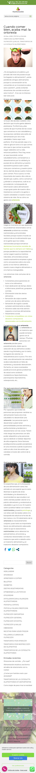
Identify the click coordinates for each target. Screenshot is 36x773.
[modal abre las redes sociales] (17, 549)
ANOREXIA (8, 575)
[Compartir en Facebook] (5, 549)
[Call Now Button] (4, 769)
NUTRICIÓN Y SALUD (11, 41)
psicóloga (26, 510)
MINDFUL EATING (11, 605)
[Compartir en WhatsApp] (13, 549)
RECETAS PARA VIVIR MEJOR (16, 631)
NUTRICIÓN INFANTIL (13, 621)
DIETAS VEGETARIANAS (13, 588)
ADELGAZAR (9, 571)
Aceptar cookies (18, 755)
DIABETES (8, 585)
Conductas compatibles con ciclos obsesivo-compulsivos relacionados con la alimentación (18, 318)
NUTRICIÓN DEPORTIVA (14, 614)
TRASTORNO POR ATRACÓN (15, 641)
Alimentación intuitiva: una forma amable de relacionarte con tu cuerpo (17, 667)
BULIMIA (8, 582)
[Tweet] (9, 549)
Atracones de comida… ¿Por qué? (17, 661)
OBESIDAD (8, 628)
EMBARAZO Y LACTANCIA (15, 592)
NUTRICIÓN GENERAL (13, 618)
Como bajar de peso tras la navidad (18, 685)
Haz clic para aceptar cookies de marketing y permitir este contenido (18, 709)
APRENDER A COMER (13, 578)
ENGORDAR (8, 595)
